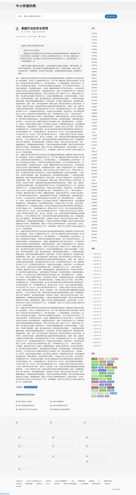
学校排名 (107, 484)
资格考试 (94, 231)
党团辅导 (94, 75)
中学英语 (94, 52)
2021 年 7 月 (97, 298)
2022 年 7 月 (97, 261)
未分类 (93, 180)
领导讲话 (94, 238)
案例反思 (94, 183)
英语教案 (94, 209)
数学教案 (94, 171)
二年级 (94, 367)
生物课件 (94, 206)
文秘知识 (94, 177)
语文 (93, 393)
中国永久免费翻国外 (61, 481)
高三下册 (100, 396)
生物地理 (94, 199)
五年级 (101, 367)
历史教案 (94, 104)
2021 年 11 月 (98, 288)
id (99, 481)
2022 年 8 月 (97, 257)
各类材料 (94, 110)
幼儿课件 (94, 145)
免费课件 (94, 72)
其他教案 (94, 81)
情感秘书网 (81, 481)
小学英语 (94, 135)
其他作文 (94, 78)
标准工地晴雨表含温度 (59, 405)
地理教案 (94, 113)
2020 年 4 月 (97, 346)
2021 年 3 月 (97, 312)
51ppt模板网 (84, 484)
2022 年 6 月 (97, 264)
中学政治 (94, 43)
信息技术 (94, 68)
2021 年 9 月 (97, 291)
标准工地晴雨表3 (58, 401)
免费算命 (39, 484)
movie (48, 484)
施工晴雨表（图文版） (25, 401)
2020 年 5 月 (97, 342)
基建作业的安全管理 (31, 387)
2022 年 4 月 (97, 271)
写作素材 (94, 88)
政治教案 (94, 158)
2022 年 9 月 (97, 254)
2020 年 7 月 (97, 335)
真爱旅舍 (91, 481)
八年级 (114, 367)
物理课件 (94, 193)
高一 (107, 393)
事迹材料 (94, 59)
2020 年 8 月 (97, 332)
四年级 (101, 376)
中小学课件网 (26, 6)
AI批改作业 (19, 481)
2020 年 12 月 (98, 322)
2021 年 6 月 (97, 301)
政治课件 (94, 161)
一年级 (94, 359)
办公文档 (94, 94)
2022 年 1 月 (97, 281)
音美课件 (94, 234)
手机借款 (57, 484)
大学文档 (94, 119)
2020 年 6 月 (97, 339)
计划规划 (110, 390)
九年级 (110, 364)
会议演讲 (94, 62)
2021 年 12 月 (98, 284)
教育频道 (94, 167)
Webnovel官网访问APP (34, 481)
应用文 (93, 148)
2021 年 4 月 (97, 308)
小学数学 (94, 129)
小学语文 (94, 139)
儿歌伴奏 (48, 481)
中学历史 (94, 40)
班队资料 (94, 196)
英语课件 (94, 212)
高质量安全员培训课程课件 (61, 409)
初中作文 (94, 91)
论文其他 (94, 218)
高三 (93, 396)
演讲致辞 (94, 186)
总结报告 (94, 155)
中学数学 (94, 46)
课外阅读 (94, 228)
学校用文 (94, 123)
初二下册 (95, 373)
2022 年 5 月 (97, 267)
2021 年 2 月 (97, 315)
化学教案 (94, 97)
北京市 (94, 376)
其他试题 (94, 84)
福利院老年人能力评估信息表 (28, 409)
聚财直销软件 (96, 484)
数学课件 (94, 174)
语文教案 (94, 222)
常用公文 (94, 142)
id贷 (72, 481)
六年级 (94, 370)
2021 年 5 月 (97, 305)
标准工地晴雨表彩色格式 (26, 405)
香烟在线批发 (5, 494)
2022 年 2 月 (97, 278)
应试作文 (94, 151)
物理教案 (94, 190)
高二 (107, 396)
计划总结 (94, 215)
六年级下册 (102, 370)
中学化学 (94, 37)
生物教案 (94, 202)
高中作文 (94, 241)
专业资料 (27, 32)
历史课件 (94, 107)
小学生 (93, 132)
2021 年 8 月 (97, 295)
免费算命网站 (108, 481)
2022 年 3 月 (97, 274)
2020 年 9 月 (97, 329)
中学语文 (94, 56)
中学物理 (94, 49)
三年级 (107, 359)
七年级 (101, 359)
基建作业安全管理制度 (31, 50)
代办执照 (18, 486)
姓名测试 (18, 484)
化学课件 (94, 100)
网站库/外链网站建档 (70, 484)
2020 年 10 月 (98, 325)
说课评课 (94, 225)
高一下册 (113, 393)
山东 (109, 379)
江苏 (101, 385)
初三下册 (110, 370)
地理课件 (94, 116)
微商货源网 (29, 484)
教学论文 (94, 164)
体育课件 (94, 65)
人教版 (107, 367)
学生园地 (94, 126)
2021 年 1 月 (97, 318)
